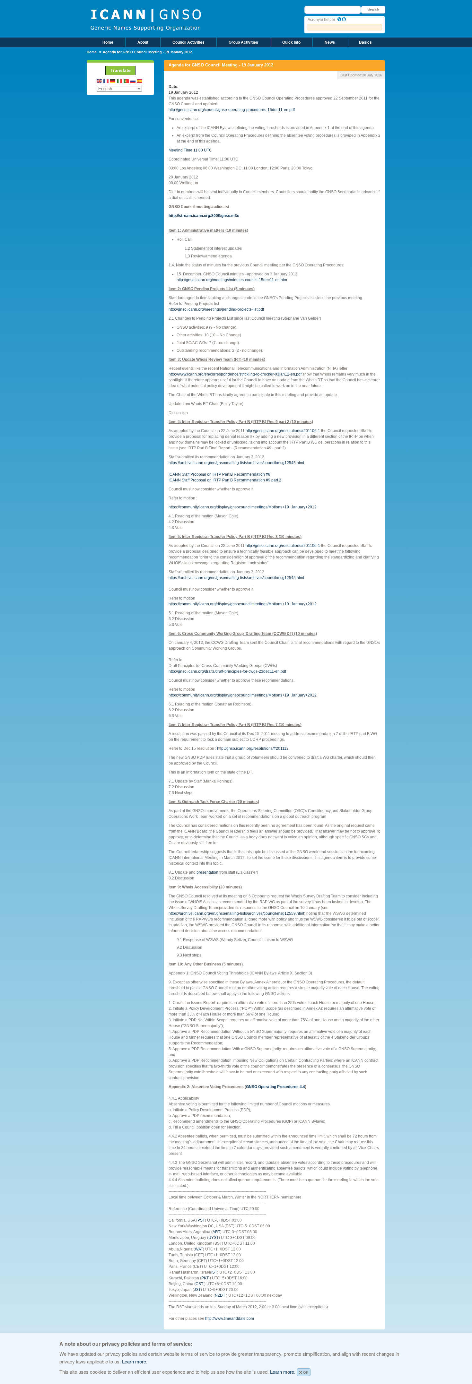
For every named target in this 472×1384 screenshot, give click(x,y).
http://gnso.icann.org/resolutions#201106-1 (283, 430)
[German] (113, 81)
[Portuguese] (126, 81)
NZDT (220, 1295)
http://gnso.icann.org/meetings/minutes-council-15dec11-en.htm (232, 280)
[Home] (146, 19)
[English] (99, 81)
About (142, 42)
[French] (106, 81)
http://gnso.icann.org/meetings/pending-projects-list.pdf (216, 309)
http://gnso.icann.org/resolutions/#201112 (253, 748)
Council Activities (188, 42)
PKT (205, 1278)
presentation (207, 872)
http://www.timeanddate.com (229, 1318)
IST (214, 1272)
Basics (365, 42)
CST (199, 1284)
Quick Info (291, 42)
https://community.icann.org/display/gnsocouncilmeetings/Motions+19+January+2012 (243, 507)
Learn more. (134, 1361)
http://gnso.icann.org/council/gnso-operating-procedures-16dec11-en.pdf (232, 110)
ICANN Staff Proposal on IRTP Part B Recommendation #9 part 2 (225, 480)
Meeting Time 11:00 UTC (190, 150)
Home (107, 42)
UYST (213, 1237)
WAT (199, 1249)
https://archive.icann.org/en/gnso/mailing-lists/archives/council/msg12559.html (236, 913)
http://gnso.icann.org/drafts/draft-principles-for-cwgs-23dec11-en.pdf (227, 671)
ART (216, 1232)
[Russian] (133, 81)
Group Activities (243, 42)
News (330, 42)
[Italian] (120, 81)
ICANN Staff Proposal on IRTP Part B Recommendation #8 (219, 474)
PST (201, 1220)
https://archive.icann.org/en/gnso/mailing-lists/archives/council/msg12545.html (236, 463)
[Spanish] (140, 81)
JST (197, 1289)
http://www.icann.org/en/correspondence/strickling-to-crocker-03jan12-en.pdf (235, 374)
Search (373, 9)
